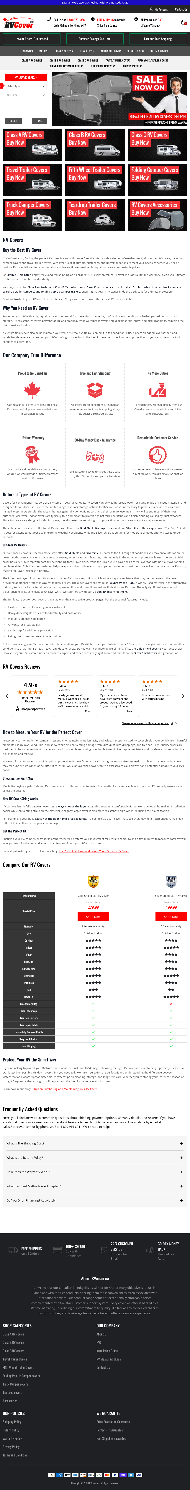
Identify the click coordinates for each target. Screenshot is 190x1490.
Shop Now (93, 917)
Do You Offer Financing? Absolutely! (31, 1200)
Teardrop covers (12, 1392)
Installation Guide (107, 1350)
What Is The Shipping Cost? (25, 1143)
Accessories (10, 1400)
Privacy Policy (11, 1446)
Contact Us (181, 9)
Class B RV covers (60, 60)
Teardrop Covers (132, 66)
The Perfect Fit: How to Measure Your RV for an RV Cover (94, 851)
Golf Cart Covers (159, 51)
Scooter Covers (135, 51)
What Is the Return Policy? (24, 1158)
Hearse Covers (87, 51)
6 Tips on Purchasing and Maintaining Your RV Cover (64, 1089)
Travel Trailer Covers (118, 60)
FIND (39, 121)
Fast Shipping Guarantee (111, 1438)
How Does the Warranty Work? (28, 1172)
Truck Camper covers (15, 1384)
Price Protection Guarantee (113, 1421)
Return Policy (11, 1430)
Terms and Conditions (16, 1455)
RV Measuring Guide (108, 1359)
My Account (161, 9)
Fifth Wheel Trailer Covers (153, 60)
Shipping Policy (12, 1421)
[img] (30, 692)
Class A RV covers (32, 60)
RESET (13, 121)
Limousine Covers (65, 51)
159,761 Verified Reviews (31, 699)
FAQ (98, 1342)
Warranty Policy (12, 1438)
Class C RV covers (88, 60)
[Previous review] (7, 696)
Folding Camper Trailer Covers (65, 66)
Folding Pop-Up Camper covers (21, 1375)
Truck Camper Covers (103, 66)
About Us (102, 1334)
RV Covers (27, 51)
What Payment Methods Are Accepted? (33, 1186)
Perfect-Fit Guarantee (109, 1430)
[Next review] (183, 696)
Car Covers (44, 51)
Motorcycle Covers (111, 51)
